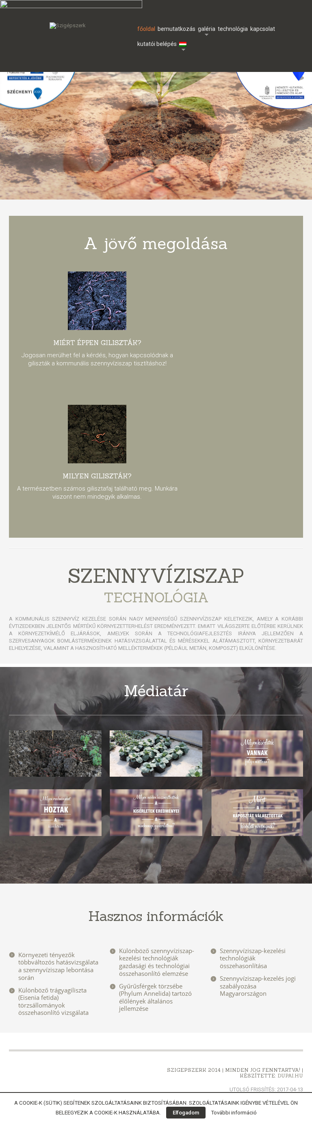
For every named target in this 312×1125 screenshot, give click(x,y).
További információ (234, 1113)
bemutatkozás (176, 29)
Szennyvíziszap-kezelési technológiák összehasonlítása (253, 958)
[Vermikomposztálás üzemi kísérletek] (55, 753)
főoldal (146, 29)
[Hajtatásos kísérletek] (156, 753)
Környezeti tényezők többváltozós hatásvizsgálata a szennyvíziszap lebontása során (58, 966)
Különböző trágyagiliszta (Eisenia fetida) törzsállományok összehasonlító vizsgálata (53, 1001)
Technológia (233, 29)
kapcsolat (262, 29)
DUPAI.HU (290, 1076)
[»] (183, 44)
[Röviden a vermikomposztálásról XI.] (156, 812)
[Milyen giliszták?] (97, 434)
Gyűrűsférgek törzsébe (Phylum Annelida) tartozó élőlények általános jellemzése (155, 997)
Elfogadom (186, 1113)
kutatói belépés (157, 44)
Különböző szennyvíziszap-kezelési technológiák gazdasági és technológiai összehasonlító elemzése (156, 962)
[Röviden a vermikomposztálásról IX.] (256, 753)
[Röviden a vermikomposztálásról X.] (55, 812)
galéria (206, 30)
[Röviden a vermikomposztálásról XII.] (256, 812)
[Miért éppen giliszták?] (97, 300)
